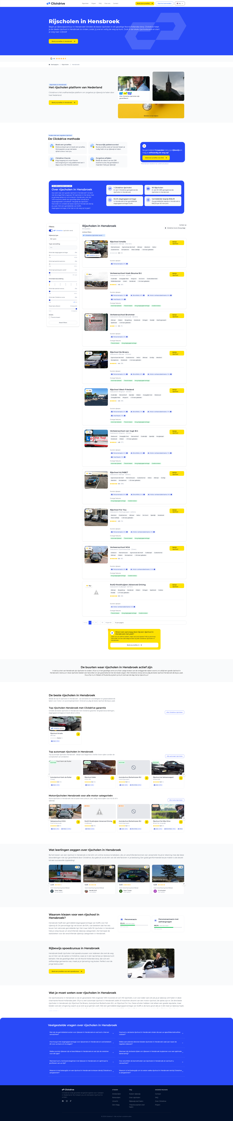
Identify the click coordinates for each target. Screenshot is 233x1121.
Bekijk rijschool (175, 242)
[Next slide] (184, 774)
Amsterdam (116, 1094)
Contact (115, 3)
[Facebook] (63, 1101)
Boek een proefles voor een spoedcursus (65, 971)
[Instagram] (67, 1101)
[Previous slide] (49, 774)
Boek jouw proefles (143, 3)
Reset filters (63, 322)
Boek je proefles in (133, 645)
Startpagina (54, 64)
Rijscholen (85, 3)
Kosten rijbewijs (134, 1094)
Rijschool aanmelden (164, 3)
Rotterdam (116, 1097)
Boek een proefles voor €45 (154, 158)
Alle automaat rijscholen (175, 756)
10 (102, 622)
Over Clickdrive (160, 1101)
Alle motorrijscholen (176, 800)
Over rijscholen (134, 1097)
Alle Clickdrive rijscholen (174, 712)
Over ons (107, 3)
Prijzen (93, 3)
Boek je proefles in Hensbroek (62, 41)
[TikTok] (70, 1101)
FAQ (100, 3)
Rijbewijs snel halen (136, 1101)
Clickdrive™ (109, 1116)
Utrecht (115, 1101)
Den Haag (116, 1105)
